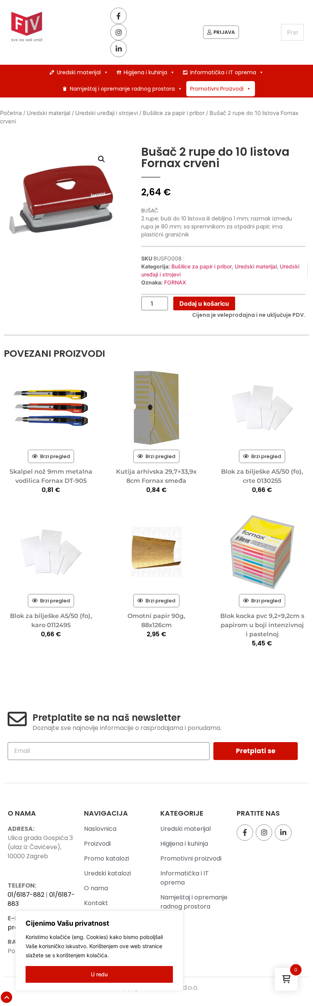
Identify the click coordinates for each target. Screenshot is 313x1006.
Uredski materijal (79, 72)
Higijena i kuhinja (145, 72)
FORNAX (175, 282)
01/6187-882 (26, 894)
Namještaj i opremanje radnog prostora (122, 89)
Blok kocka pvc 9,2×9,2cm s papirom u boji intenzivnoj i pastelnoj (262, 625)
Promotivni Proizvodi (217, 89)
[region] (99, 951)
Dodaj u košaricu (204, 303)
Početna (11, 113)
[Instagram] (118, 32)
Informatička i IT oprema (223, 72)
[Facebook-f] (118, 16)
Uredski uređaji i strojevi (106, 113)
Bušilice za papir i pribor (174, 113)
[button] (101, 159)
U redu (99, 974)
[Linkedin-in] (118, 48)
